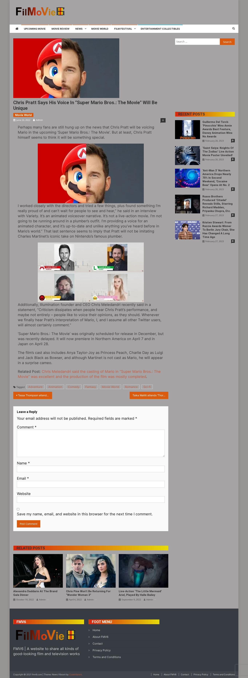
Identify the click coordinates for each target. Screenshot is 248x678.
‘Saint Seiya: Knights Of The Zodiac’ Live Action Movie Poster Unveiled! (218, 151)
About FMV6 (100, 637)
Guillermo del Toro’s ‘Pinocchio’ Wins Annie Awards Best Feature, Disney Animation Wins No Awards (217, 129)
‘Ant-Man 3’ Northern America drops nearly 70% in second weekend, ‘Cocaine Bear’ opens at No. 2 (216, 178)
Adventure (35, 387)
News (79, 28)
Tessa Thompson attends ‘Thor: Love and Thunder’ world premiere (35, 395)
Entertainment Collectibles (160, 28)
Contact (98, 643)
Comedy (74, 387)
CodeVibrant (75, 674)
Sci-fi (147, 387)
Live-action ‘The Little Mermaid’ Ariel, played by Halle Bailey (140, 593)
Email (23, 478)
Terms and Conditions (107, 657)
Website (24, 494)
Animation (55, 387)
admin (39, 120)
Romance (131, 387)
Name (23, 463)
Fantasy (90, 387)
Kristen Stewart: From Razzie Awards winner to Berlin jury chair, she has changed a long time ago (218, 230)
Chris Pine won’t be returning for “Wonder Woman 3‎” (88, 593)
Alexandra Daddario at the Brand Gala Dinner (35, 593)
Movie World (99, 28)
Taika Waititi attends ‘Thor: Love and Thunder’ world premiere (150, 395)
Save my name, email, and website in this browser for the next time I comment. (85, 514)
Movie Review (60, 28)
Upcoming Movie (35, 28)
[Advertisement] (169, 12)
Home (96, 630)
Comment (26, 427)
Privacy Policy (102, 650)
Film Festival (123, 28)
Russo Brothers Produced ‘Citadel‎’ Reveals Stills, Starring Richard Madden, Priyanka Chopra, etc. (217, 204)
